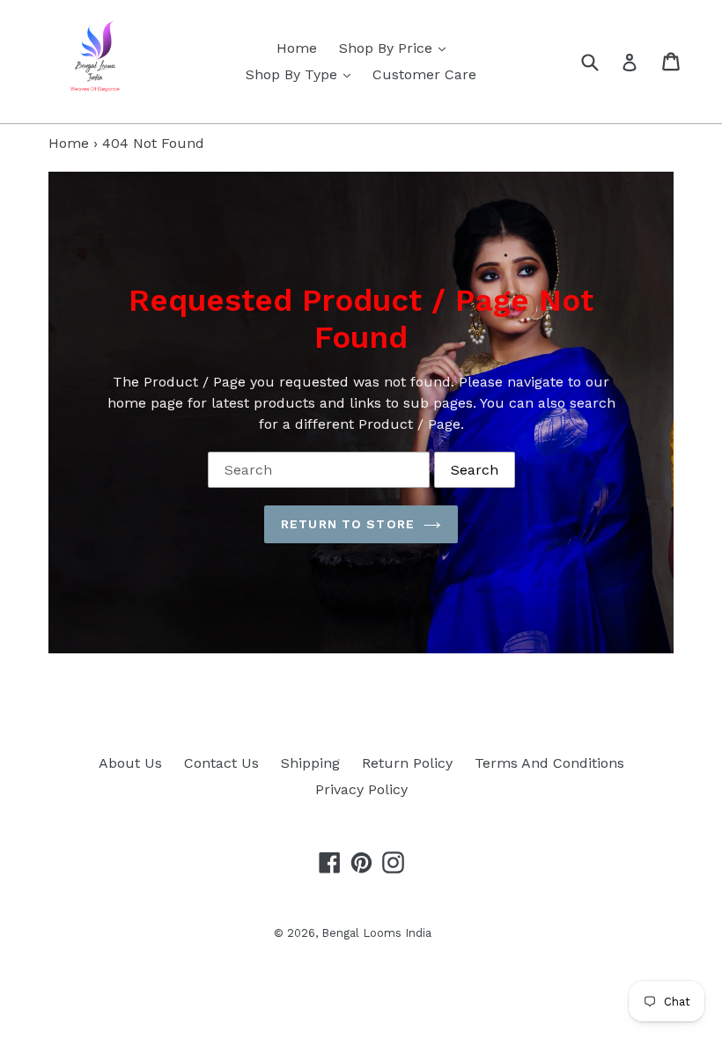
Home (296, 48)
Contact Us (221, 763)
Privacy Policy (361, 789)
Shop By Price (396, 47)
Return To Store (348, 524)
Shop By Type (302, 74)
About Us (130, 763)
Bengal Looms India (376, 933)
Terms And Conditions (549, 763)
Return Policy (407, 763)
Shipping (310, 763)
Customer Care (424, 74)
